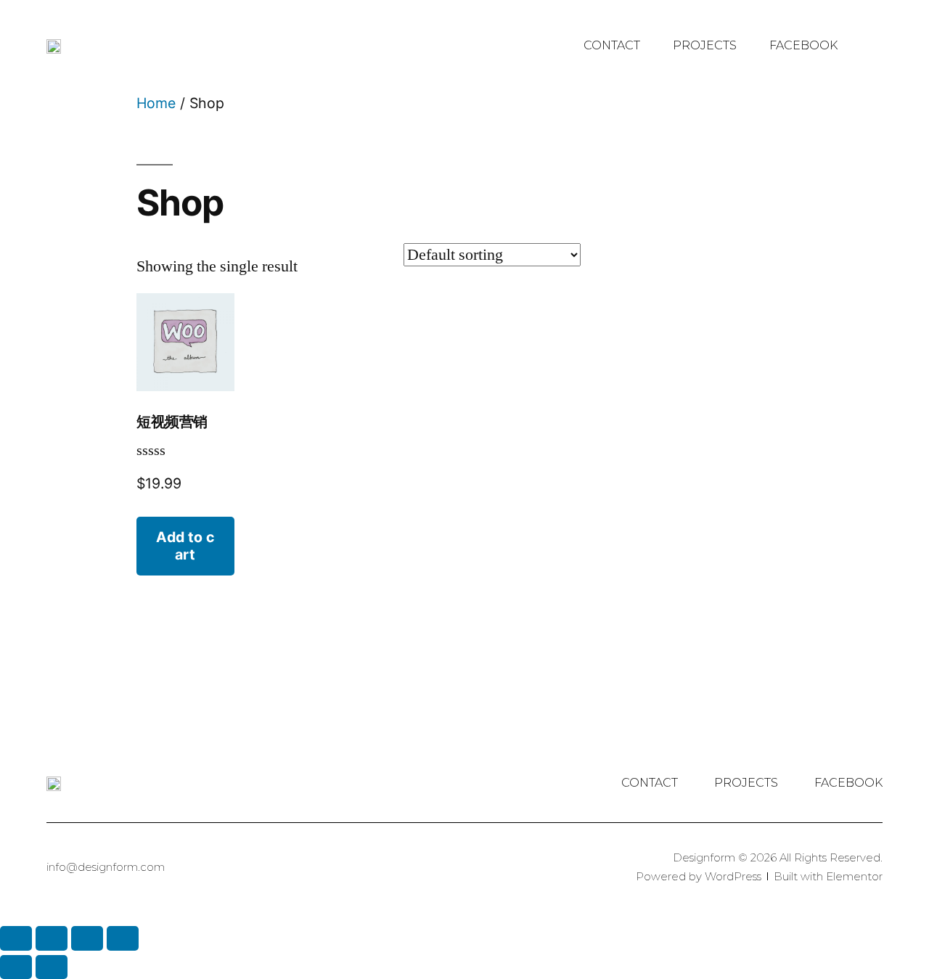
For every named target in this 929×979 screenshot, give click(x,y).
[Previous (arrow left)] (16, 967)
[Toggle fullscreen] (87, 938)
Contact (612, 45)
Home (156, 103)
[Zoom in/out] (123, 938)
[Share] (51, 938)
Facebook (803, 45)
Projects (705, 45)
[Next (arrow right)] (51, 967)
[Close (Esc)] (16, 938)
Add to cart (185, 545)
